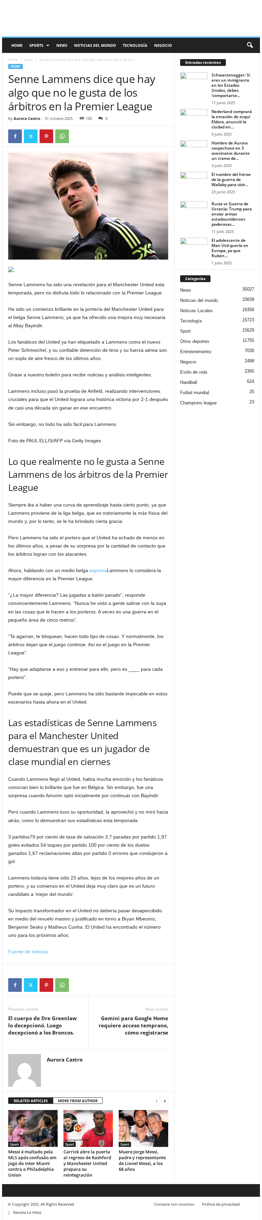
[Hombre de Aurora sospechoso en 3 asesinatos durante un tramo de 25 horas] (193, 150)
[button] (249, 45)
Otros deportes (194, 341)
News (61, 45)
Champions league (198, 402)
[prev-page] (156, 1101)
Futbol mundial (194, 392)
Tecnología (135, 45)
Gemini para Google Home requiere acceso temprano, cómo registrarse (133, 1025)
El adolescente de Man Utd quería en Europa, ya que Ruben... (230, 248)
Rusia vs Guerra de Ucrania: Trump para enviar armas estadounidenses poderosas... (232, 214)
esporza (98, 570)
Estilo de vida (193, 372)
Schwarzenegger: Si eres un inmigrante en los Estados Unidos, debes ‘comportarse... (231, 85)
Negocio (163, 45)
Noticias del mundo (95, 45)
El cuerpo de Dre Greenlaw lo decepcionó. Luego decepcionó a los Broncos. (42, 1025)
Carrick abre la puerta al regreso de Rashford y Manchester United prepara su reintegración (87, 1163)
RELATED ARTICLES (31, 1100)
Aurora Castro (27, 118)
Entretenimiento (195, 351)
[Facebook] (15, 136)
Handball (188, 382)
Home (13, 59)
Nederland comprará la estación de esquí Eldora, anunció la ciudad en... (232, 119)
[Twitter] (31, 136)
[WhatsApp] (62, 136)
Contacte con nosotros (174, 1204)
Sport (28, 59)
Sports (36, 45)
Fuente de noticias (28, 951)
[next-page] (164, 1101)
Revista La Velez (27, 1212)
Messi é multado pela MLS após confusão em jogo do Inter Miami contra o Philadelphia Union (32, 1163)
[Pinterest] (46, 136)
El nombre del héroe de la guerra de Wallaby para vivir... (231, 179)
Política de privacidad (221, 1204)
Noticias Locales (196, 310)
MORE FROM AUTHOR (78, 1100)
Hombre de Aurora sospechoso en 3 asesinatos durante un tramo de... (231, 150)
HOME (17, 45)
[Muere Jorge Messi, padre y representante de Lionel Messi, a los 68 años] (143, 1128)
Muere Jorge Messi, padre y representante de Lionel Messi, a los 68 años (142, 1160)
